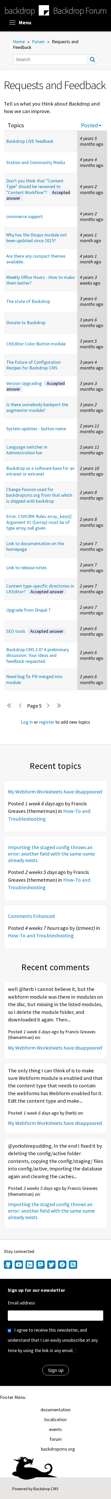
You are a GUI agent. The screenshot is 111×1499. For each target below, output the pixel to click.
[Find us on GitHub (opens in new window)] (8, 1265)
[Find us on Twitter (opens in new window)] (51, 1265)
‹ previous (21, 706)
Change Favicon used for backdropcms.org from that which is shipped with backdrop (39, 495)
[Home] (44, 11)
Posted (89, 125)
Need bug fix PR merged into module (34, 679)
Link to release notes (26, 567)
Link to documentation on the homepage (35, 546)
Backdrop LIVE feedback (29, 141)
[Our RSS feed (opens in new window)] (72, 1265)
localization (55, 1419)
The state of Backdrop (28, 301)
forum (56, 1439)
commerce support (24, 216)
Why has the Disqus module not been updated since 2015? (36, 238)
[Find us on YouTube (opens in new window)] (18, 1265)
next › (48, 706)
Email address (21, 1303)
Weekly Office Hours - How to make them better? (40, 280)
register (46, 722)
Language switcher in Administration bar (26, 450)
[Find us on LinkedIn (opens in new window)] (29, 1265)
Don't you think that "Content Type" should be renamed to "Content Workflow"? (38, 189)
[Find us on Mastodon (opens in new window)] (40, 1265)
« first (9, 706)
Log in (27, 722)
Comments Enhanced (31, 916)
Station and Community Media (35, 162)
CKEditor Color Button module (36, 344)
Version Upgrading (35, 386)
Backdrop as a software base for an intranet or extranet (40, 471)
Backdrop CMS (45, 1488)
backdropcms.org (58, 1449)
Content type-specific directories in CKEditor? (40, 589)
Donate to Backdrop (25, 322)
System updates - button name (36, 429)
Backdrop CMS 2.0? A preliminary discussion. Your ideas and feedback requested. (37, 655)
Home (19, 41)
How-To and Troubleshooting (41, 935)
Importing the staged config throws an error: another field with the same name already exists (51, 853)
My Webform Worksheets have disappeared (55, 791)
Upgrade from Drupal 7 (28, 610)
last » (59, 706)
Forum (38, 41)
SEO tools (34, 631)
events (55, 1429)
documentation (55, 1410)
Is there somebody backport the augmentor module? (37, 407)
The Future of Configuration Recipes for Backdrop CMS (33, 365)
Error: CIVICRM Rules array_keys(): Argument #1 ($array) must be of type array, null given (39, 522)
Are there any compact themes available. (36, 259)
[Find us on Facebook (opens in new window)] (62, 1265)
